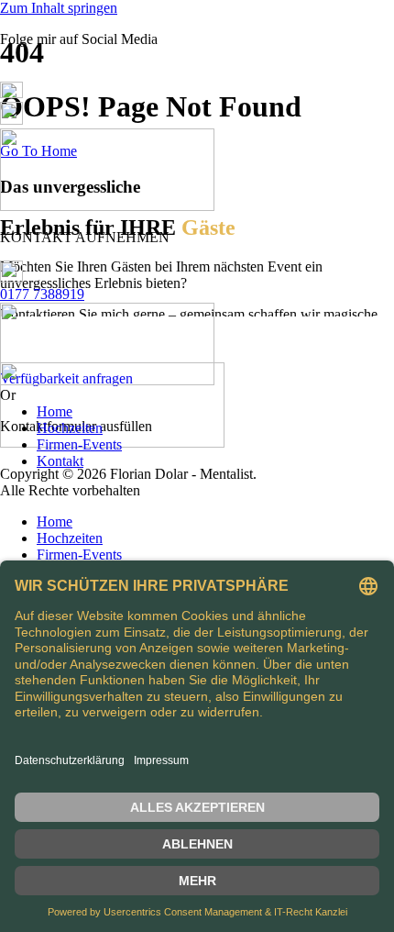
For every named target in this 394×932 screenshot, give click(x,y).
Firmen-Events (79, 444)
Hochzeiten (70, 428)
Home (54, 411)
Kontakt (60, 461)
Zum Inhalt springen (58, 8)
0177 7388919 (42, 294)
